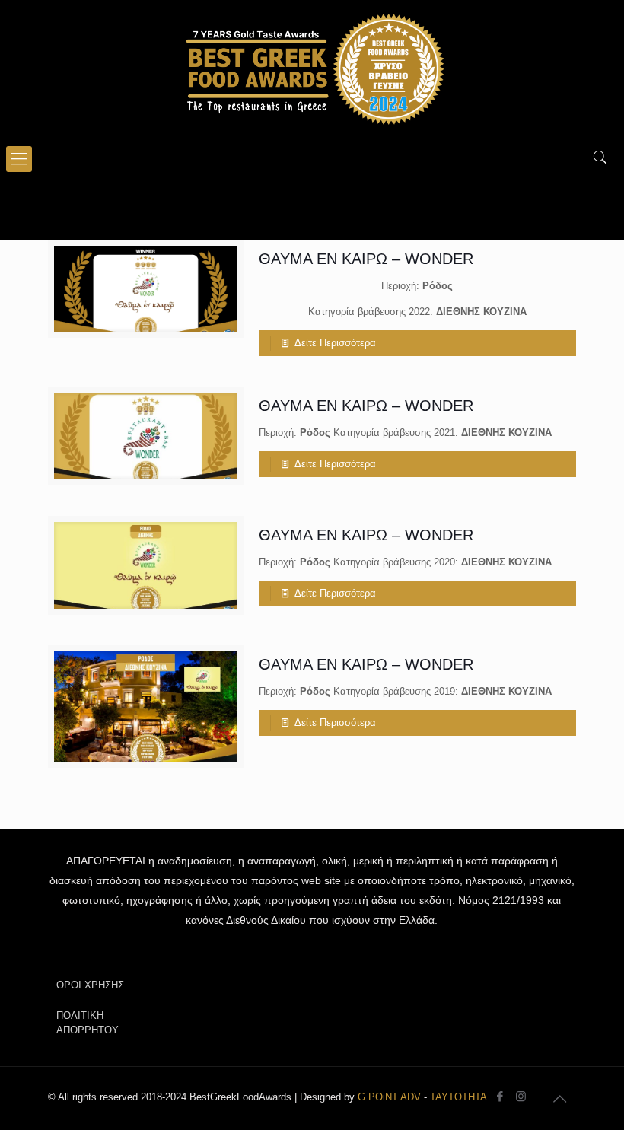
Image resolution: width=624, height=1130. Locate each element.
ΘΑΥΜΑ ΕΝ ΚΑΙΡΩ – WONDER (366, 258)
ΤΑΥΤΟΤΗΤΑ (458, 1097)
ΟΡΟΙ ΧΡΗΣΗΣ (90, 985)
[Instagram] (521, 1096)
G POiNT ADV (389, 1097)
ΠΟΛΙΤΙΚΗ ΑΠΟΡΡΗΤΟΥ (87, 1023)
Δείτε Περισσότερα (335, 343)
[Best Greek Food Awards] (312, 68)
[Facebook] (500, 1096)
